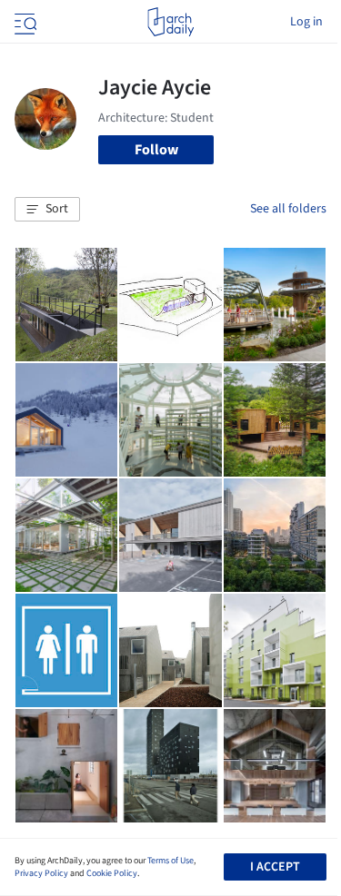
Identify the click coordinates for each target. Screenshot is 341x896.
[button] (47, 209)
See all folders (288, 209)
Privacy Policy (41, 873)
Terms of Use (170, 860)
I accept (275, 867)
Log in (306, 21)
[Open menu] (23, 21)
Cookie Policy (111, 873)
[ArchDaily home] (170, 21)
